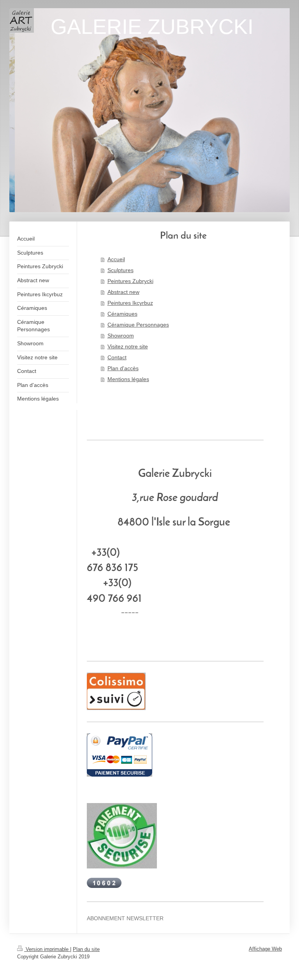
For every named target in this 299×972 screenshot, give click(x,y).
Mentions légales (128, 379)
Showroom (120, 335)
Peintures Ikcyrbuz (130, 303)
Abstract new (123, 292)
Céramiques (122, 314)
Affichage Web (265, 949)
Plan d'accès (123, 368)
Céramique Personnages (138, 325)
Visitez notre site (127, 346)
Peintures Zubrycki (130, 281)
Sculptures (120, 270)
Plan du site (86, 949)
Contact (117, 357)
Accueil (116, 259)
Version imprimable (47, 949)
